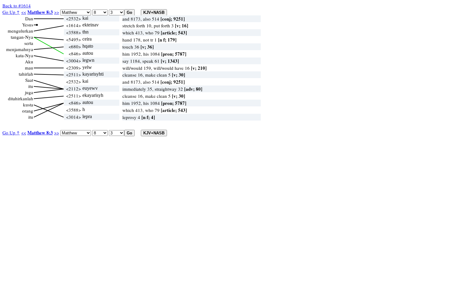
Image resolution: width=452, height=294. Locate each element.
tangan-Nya (22, 37)
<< (23, 12)
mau (29, 68)
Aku (29, 61)
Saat (29, 80)
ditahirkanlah (20, 98)
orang (27, 111)
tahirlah (26, 74)
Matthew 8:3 (40, 12)
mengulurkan (20, 31)
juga (29, 92)
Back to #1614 (16, 5)
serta (28, 43)
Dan (29, 18)
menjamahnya (19, 49)
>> (56, 12)
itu (30, 86)
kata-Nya (24, 55)
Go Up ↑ (11, 12)
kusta (28, 104)
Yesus (27, 25)
